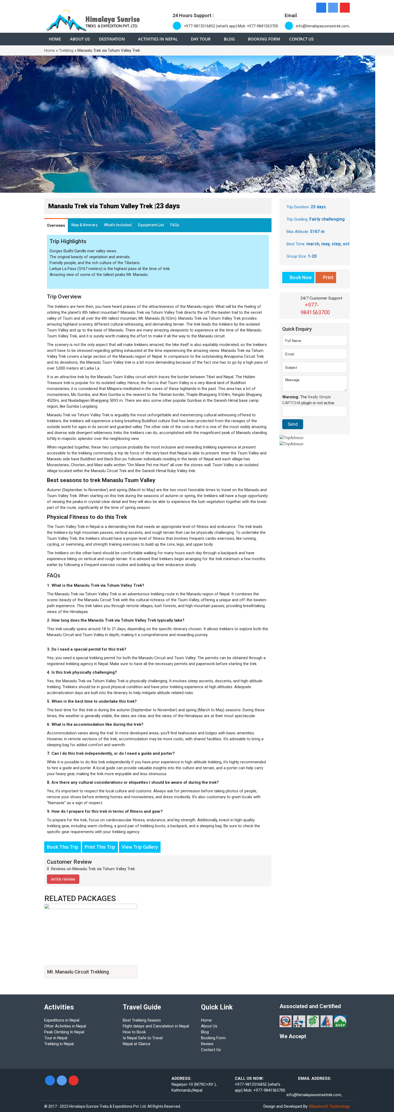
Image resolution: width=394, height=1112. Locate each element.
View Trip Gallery (140, 847)
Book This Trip (62, 847)
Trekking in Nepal (59, 1043)
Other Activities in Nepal (65, 1026)
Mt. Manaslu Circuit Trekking (78, 972)
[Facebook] (321, 8)
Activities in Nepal (158, 39)
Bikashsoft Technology (329, 1106)
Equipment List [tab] (151, 225)
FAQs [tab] (174, 225)
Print (327, 277)
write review (63, 879)
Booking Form (264, 39)
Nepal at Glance (136, 1043)
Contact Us (301, 39)
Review (207, 1043)
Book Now (300, 277)
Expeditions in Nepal (61, 1020)
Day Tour (201, 39)
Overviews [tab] (56, 225)
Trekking (66, 50)
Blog (229, 39)
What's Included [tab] (118, 225)
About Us (80, 39)
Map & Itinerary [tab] (84, 225)
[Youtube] (345, 8)
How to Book (134, 1032)
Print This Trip (100, 847)
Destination (112, 39)
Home (55, 39)
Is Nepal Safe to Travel (143, 1038)
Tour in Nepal (55, 1038)
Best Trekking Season (142, 1020)
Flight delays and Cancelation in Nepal (156, 1026)
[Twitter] (333, 8)
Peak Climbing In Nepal (64, 1032)
